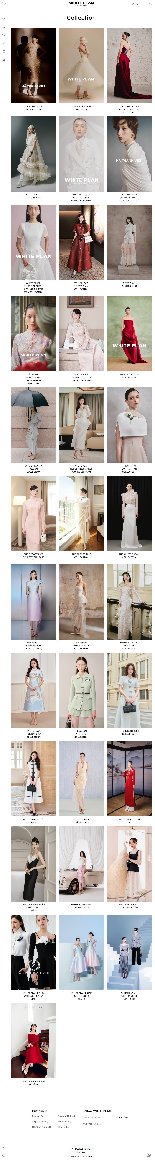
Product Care (39, 1116)
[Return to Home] (4, 4)
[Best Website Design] (81, 1149)
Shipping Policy (40, 1121)
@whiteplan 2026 (92, 1124)
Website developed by (81, 1156)
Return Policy (64, 1121)
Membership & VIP (41, 1127)
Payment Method (66, 1116)
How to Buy (63, 1127)
